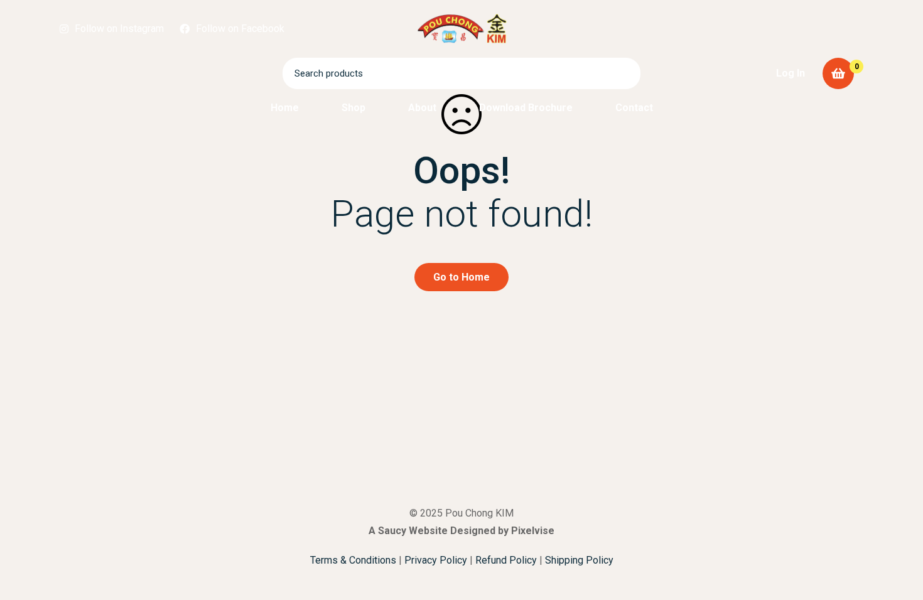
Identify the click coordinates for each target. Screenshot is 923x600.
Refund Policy (506, 560)
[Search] (624, 73)
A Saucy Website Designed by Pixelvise (461, 531)
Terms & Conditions (353, 560)
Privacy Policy (435, 560)
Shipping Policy (579, 560)
